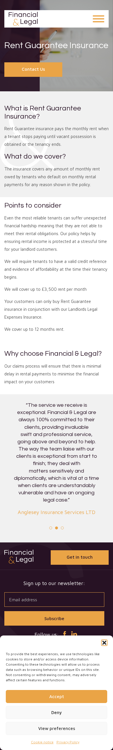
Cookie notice (42, 742)
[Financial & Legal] (23, 19)
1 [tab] (51, 528)
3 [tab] (62, 528)
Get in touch (80, 557)
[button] (104, 643)
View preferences (56, 728)
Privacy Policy (68, 742)
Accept (56, 696)
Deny (56, 712)
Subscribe (54, 618)
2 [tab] (56, 528)
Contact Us (33, 69)
